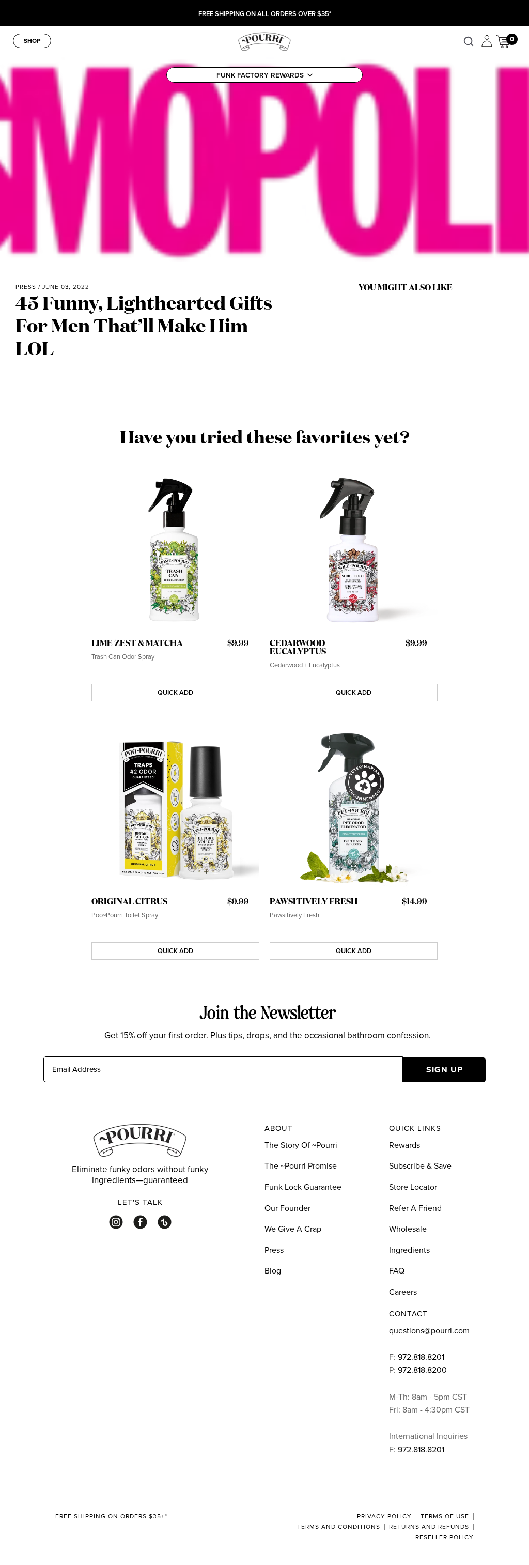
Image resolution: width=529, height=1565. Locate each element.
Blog (272, 1270)
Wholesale (408, 1228)
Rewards (404, 1144)
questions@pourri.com (429, 1330)
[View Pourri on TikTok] (164, 1222)
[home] (264, 40)
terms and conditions (338, 1527)
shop (32, 40)
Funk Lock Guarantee (302, 1186)
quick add (175, 692)
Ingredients (409, 1249)
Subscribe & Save (420, 1165)
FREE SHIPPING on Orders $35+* (111, 1517)
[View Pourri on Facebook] (140, 1222)
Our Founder (287, 1208)
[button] (264, 75)
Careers (403, 1291)
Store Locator (413, 1186)
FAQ (396, 1270)
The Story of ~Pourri (300, 1144)
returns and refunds (429, 1527)
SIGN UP (444, 1070)
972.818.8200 (423, 1369)
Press (25, 287)
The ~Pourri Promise (300, 1165)
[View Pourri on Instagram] (116, 1222)
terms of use (445, 1516)
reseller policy (444, 1537)
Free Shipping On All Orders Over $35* (264, 14)
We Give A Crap (292, 1228)
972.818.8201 (421, 1356)
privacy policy (384, 1516)
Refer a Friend (415, 1208)
